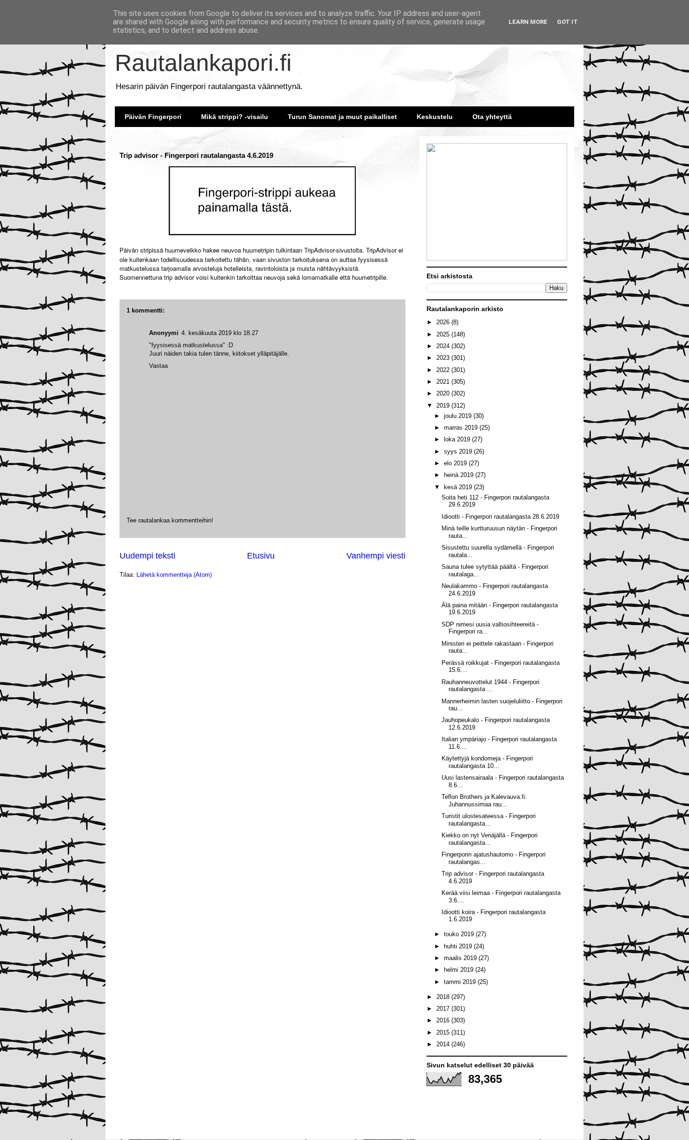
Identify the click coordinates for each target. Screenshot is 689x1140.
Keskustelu (435, 116)
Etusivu (261, 555)
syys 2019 (459, 451)
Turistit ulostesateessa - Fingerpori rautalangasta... (489, 819)
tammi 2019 (461, 981)
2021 (443, 381)
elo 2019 (456, 463)
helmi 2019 (459, 969)
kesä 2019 (459, 487)
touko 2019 (460, 934)
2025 (443, 334)
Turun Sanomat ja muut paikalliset (342, 116)
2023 (443, 357)
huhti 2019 (459, 946)
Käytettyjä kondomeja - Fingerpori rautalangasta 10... (487, 762)
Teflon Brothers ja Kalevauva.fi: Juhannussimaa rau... (484, 800)
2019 (443, 405)
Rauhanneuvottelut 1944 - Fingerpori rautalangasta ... (490, 685)
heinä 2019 (459, 474)
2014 (443, 1044)
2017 (443, 1008)
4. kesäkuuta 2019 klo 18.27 (219, 332)
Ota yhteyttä (492, 116)
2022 (443, 369)
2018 (443, 996)
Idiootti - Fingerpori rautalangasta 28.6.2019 (500, 516)
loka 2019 (458, 439)
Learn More (528, 21)
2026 (443, 322)
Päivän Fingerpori (153, 116)
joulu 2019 (458, 415)
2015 (443, 1032)
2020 (443, 393)
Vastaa (158, 365)
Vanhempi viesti (375, 555)
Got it (567, 21)
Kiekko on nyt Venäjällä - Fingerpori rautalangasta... (490, 839)
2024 (443, 346)
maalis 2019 (461, 957)
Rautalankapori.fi (203, 63)
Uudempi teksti (147, 555)
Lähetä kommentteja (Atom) (174, 574)
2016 (443, 1020)
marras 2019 (461, 427)
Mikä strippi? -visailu (234, 116)
